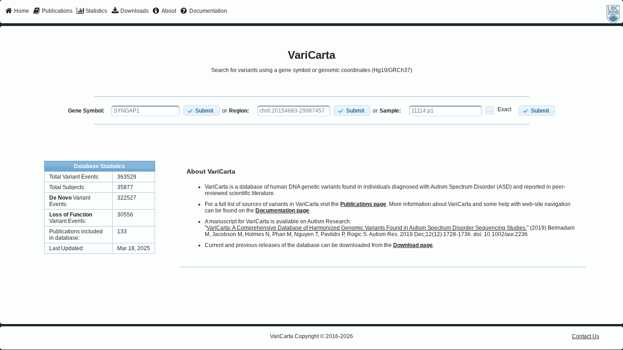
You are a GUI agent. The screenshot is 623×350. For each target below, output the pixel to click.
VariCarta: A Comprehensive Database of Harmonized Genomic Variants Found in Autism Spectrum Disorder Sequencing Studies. (367, 228)
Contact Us (585, 336)
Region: (239, 111)
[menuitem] (17, 11)
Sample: (390, 111)
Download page (413, 245)
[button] (201, 110)
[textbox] (145, 110)
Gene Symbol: (86, 111)
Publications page (363, 204)
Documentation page (282, 210)
